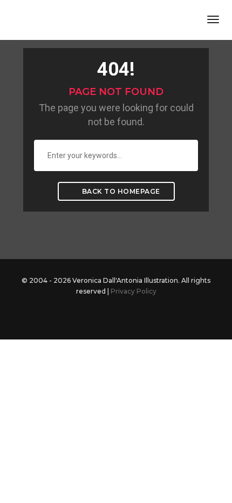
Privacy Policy (133, 291)
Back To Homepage (120, 191)
